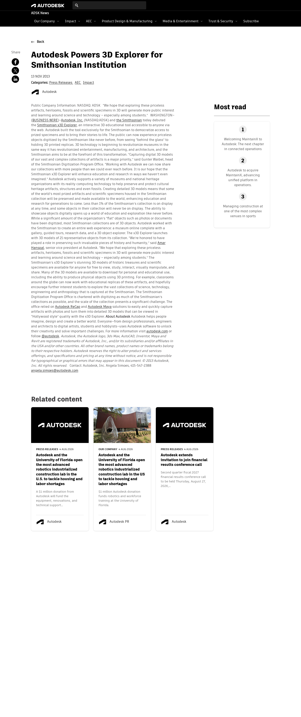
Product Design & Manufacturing (127, 21)
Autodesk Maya (100, 307)
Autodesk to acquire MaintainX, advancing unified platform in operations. (243, 177)
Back (40, 42)
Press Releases (61, 82)
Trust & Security (220, 21)
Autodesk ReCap (67, 307)
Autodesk (49, 92)
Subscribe (251, 21)
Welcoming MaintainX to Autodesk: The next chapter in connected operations (243, 144)
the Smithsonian (129, 120)
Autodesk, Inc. (72, 120)
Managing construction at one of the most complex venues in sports (243, 211)
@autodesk (50, 336)
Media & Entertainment (180, 21)
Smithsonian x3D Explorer (57, 125)
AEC (89, 21)
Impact (70, 21)
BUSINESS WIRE (45, 120)
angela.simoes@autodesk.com (54, 370)
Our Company (44, 21)
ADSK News (40, 13)
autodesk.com (157, 331)
